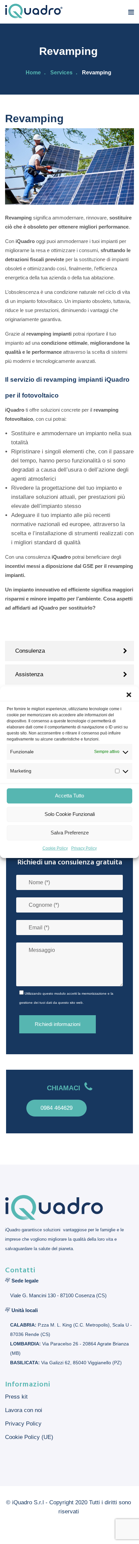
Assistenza (29, 674)
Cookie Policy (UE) (29, 1437)
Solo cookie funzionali (70, 814)
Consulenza (30, 651)
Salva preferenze (70, 832)
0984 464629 (56, 1108)
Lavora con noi (23, 1410)
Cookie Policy (55, 848)
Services (61, 72)
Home (33, 72)
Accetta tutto (69, 795)
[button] (129, 694)
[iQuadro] (33, 11)
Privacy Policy (84, 848)
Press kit (16, 1397)
